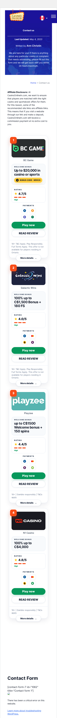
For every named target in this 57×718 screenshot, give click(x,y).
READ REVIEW (28, 233)
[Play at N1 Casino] (28, 521)
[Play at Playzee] (28, 401)
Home (33, 82)
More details (28, 258)
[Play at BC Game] (28, 148)
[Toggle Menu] (53, 16)
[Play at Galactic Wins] (28, 276)
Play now (28, 225)
